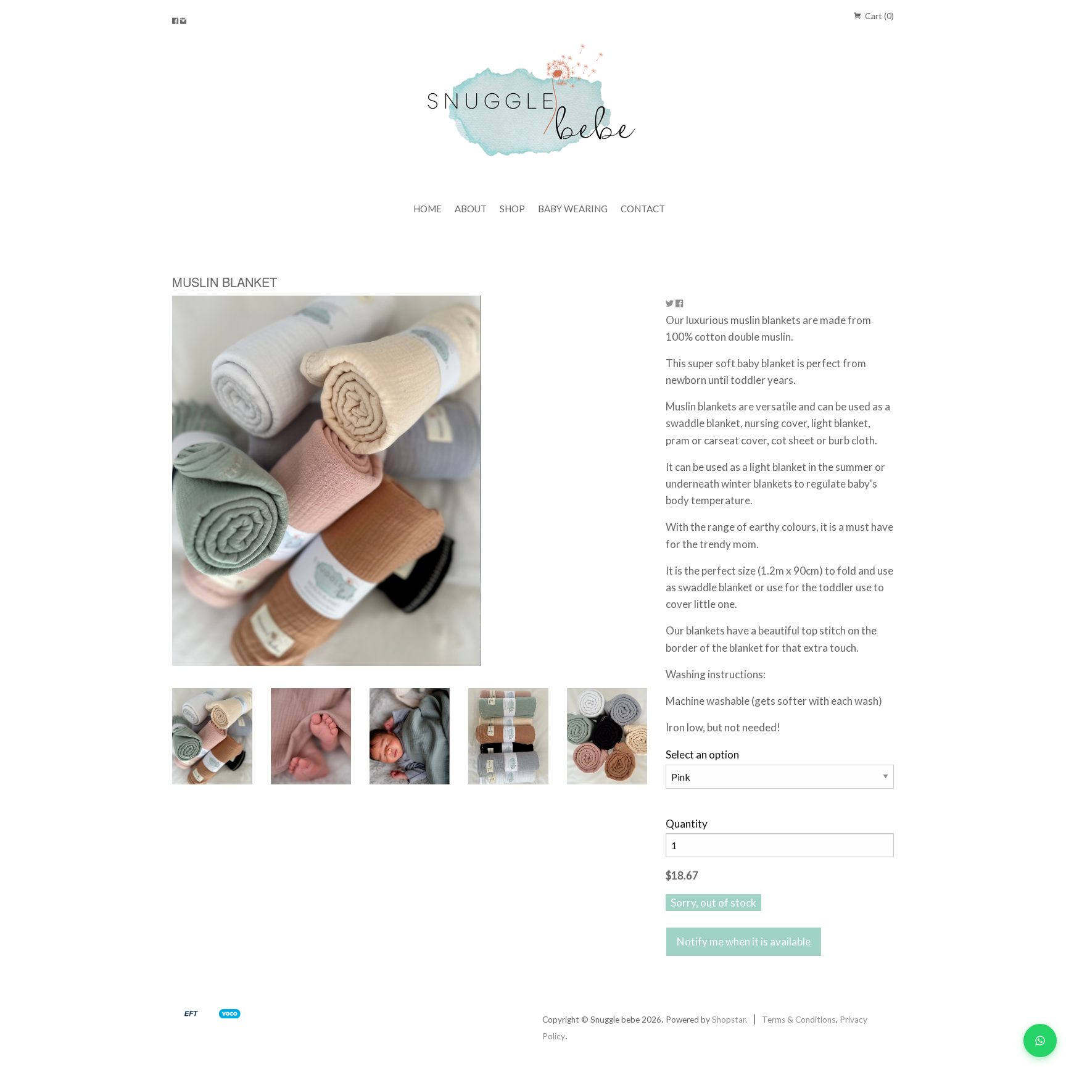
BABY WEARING (573, 208)
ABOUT (471, 208)
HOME (427, 208)
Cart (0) (878, 15)
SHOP (512, 208)
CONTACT (643, 208)
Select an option (702, 754)
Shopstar (728, 1019)
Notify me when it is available (744, 941)
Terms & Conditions (798, 1019)
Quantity (687, 823)
